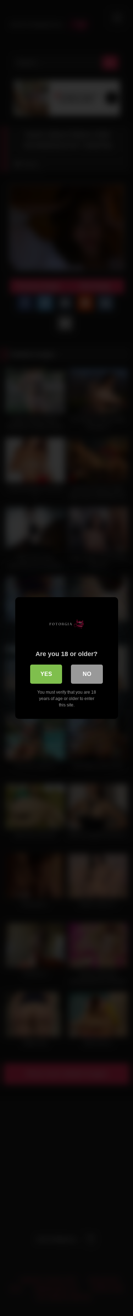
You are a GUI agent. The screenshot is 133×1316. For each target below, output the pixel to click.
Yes (46, 674)
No (87, 674)
